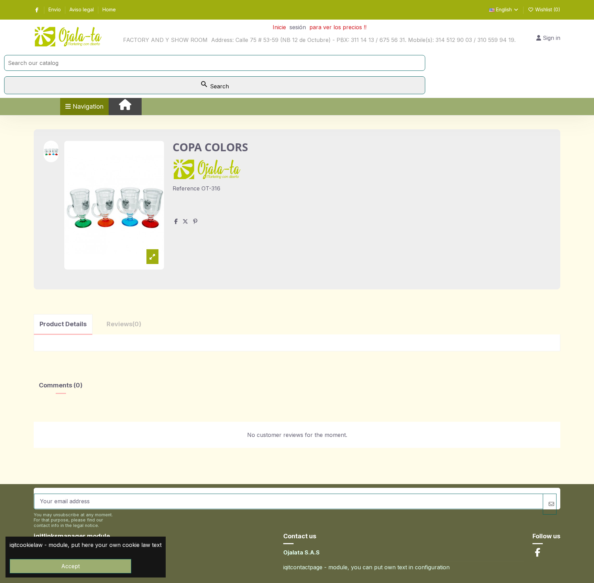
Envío (55, 9)
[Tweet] (185, 221)
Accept (70, 566)
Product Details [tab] (63, 324)
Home (109, 9)
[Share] (176, 221)
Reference (186, 188)
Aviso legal (82, 9)
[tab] (124, 324)
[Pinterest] (195, 221)
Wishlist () (547, 9)
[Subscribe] (550, 504)
